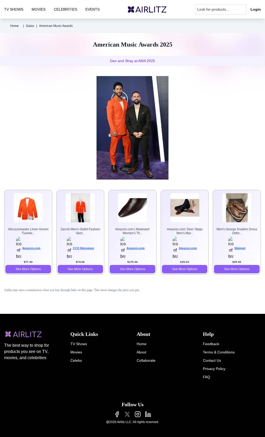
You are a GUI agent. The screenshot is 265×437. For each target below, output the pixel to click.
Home (14, 26)
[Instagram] (138, 414)
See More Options (28, 269)
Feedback (211, 344)
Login (256, 9)
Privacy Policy (214, 369)
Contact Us (212, 360)
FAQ (206, 377)
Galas (30, 26)
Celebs (76, 360)
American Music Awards (56, 26)
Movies (76, 352)
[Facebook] (117, 414)
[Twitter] (127, 414)
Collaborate (146, 360)
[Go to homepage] (147, 9)
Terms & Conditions (219, 352)
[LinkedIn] (148, 414)
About (141, 352)
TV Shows (78, 344)
